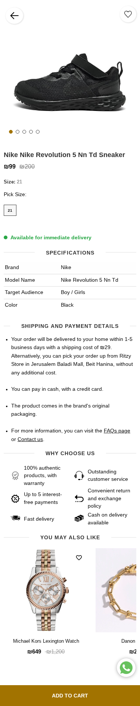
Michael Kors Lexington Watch (46, 641)
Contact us (30, 439)
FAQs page (117, 431)
